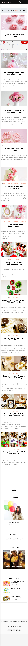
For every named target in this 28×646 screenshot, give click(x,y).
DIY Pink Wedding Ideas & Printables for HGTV (14, 225)
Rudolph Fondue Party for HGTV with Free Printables (14, 301)
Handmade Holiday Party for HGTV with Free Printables (14, 414)
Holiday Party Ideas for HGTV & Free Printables (14, 452)
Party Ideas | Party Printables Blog (16, 621)
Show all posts (22, 10)
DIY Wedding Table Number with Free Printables (14, 111)
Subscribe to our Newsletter (15, 626)
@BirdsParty (20, 616)
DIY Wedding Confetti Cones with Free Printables (14, 73)
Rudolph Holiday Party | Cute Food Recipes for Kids (14, 263)
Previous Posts (7, 477)
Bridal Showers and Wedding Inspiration (14, 32)
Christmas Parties (14, 259)
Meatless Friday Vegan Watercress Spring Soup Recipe (17, 598)
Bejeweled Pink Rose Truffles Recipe (14, 35)
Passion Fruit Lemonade (14, 566)
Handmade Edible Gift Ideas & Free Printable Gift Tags (14, 377)
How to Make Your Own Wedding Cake (14, 187)
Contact (8, 626)
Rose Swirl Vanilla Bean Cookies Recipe (14, 149)
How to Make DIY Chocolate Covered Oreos (14, 339)
